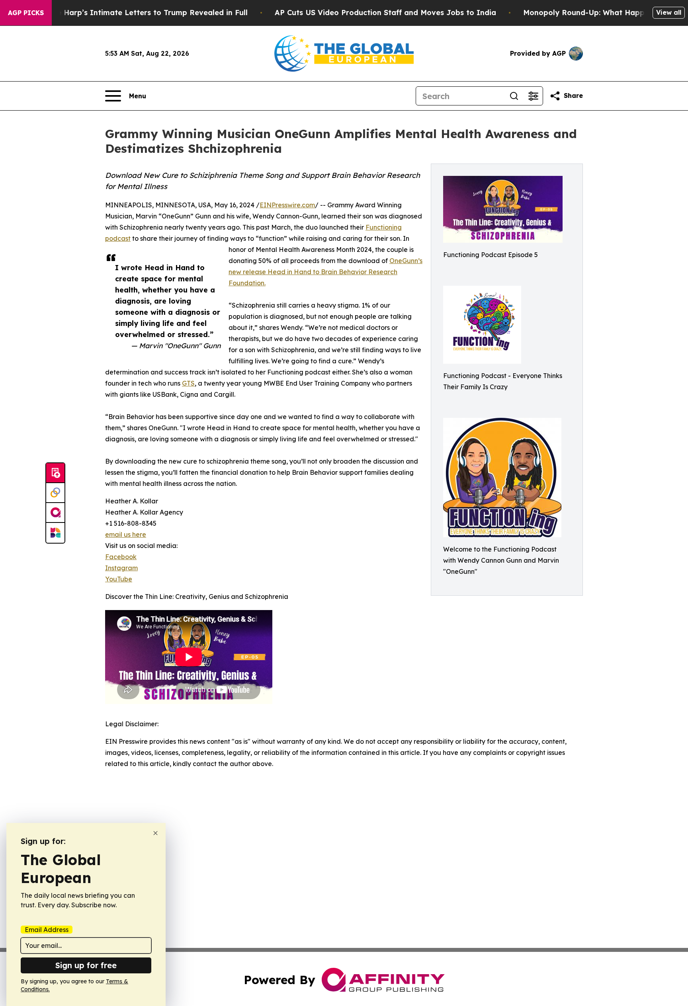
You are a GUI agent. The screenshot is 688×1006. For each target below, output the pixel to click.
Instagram (121, 568)
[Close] (155, 833)
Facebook (121, 557)
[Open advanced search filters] (533, 96)
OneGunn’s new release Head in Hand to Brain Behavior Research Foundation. (325, 272)
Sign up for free (86, 965)
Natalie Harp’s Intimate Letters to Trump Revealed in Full (141, 12)
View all (668, 12)
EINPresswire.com (287, 205)
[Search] (514, 96)
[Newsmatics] (55, 533)
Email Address (46, 930)
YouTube (118, 579)
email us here (125, 534)
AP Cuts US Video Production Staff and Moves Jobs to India (385, 12)
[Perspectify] (55, 493)
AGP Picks (26, 13)
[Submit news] (55, 473)
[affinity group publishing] (55, 513)
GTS (188, 383)
